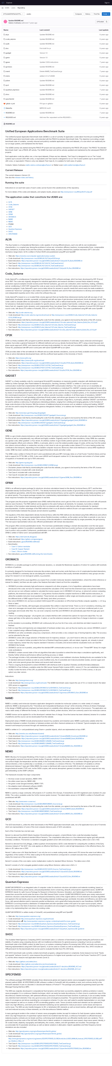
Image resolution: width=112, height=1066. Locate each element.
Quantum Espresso (15, 229)
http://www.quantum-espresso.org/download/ (37, 919)
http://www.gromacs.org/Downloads (34, 683)
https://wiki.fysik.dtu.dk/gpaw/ (26, 537)
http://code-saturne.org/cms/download (35, 315)
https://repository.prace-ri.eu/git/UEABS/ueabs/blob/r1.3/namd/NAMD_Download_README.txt (54, 736)
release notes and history (24, 177)
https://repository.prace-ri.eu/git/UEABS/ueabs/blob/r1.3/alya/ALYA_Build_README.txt (51, 261)
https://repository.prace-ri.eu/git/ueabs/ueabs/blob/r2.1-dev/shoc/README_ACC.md (51, 966)
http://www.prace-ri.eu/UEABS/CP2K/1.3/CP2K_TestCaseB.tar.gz (40, 368)
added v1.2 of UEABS (47, 76)
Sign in (107, 3)
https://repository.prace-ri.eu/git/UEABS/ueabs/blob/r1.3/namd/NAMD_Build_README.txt (52, 738)
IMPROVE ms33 (45, 108)
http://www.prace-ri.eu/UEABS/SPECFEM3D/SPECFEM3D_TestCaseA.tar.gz (44, 1043)
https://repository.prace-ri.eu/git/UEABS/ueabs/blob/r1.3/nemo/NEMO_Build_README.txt (52, 809)
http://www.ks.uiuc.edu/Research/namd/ (30, 733)
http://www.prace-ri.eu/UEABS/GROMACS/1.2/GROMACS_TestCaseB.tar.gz (44, 690)
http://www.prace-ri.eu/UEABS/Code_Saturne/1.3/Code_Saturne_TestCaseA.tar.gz (47, 325)
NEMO (10, 222)
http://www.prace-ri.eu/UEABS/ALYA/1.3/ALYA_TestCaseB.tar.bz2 (41, 266)
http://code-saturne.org (24, 312)
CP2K (10, 207)
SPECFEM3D (12, 234)
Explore (9, 3)
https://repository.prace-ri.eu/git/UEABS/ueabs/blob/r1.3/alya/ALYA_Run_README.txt (50, 268)
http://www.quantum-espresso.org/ (28, 916)
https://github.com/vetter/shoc (26, 961)
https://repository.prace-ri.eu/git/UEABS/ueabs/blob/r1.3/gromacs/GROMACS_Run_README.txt (54, 693)
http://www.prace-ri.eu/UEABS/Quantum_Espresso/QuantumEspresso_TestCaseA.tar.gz (49, 924)
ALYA (10, 202)
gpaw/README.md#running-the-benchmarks (36, 554)
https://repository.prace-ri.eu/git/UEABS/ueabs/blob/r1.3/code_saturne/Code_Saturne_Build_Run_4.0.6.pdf (59, 322)
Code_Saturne (13, 204)
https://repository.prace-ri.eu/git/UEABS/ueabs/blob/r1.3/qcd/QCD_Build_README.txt (51, 871)
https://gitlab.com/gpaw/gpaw (32, 539)
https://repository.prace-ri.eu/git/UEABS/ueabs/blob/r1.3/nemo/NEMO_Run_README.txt (51, 814)
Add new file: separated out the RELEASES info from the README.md (56, 117)
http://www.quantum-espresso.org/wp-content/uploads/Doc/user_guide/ (50, 921)
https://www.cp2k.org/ (23, 358)
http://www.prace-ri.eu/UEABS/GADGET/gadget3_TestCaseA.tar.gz (41, 423)
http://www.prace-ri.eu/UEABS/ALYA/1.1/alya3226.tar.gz (40, 258)
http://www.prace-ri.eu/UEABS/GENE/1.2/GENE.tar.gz (39, 465)
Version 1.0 (43, 53)
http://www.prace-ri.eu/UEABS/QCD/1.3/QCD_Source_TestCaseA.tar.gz (46, 869)
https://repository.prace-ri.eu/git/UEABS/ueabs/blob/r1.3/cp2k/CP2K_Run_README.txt (50, 370)
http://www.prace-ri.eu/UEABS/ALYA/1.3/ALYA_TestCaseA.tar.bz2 (41, 263)
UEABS (7, 8)
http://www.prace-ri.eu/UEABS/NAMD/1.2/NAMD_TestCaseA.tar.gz (41, 741)
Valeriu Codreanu (14, 23)
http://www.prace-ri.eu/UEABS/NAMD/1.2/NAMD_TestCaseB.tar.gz (41, 743)
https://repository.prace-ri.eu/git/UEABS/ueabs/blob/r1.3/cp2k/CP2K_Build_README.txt (52, 363)
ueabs (29, 14)
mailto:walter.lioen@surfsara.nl (74, 165)
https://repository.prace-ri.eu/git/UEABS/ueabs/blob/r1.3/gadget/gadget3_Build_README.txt (54, 420)
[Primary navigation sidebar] (2, 8)
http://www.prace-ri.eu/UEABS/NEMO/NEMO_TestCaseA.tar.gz (40, 811)
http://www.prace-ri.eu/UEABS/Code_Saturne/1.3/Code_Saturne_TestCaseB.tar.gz (47, 327)
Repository (21, 8)
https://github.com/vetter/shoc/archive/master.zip (38, 964)
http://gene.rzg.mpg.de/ (24, 463)
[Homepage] (3, 2)
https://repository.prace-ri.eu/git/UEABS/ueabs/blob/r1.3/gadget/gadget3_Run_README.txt (52, 425)
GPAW (10, 214)
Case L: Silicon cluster (19, 551)
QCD (10, 226)
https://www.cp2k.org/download (32, 360)
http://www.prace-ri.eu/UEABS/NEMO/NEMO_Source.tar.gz (41, 804)
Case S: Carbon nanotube (20, 546)
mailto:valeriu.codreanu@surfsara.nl (38, 165)
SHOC (10, 231)
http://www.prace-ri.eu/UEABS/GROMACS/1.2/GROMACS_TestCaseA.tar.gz (44, 688)
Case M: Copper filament (20, 549)
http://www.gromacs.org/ (24, 680)
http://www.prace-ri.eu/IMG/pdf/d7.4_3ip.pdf (76, 192)
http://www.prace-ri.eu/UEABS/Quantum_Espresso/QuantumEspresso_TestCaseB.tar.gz (49, 926)
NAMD (10, 219)
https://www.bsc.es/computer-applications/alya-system (35, 256)
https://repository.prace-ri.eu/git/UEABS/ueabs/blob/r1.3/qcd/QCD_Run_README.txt (50, 876)
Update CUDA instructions (49, 62)
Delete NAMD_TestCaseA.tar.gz (51, 71)
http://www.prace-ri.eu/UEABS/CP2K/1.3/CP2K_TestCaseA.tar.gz (40, 365)
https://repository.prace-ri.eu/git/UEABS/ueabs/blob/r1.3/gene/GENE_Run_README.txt (51, 477)
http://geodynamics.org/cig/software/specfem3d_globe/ (36, 1031)
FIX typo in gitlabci (46, 103)
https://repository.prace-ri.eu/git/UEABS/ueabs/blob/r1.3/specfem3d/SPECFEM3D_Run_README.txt (55, 1048)
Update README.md (15, 20)
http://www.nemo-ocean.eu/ (26, 801)
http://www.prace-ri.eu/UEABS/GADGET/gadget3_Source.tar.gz (43, 415)
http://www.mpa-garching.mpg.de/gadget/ (31, 413)
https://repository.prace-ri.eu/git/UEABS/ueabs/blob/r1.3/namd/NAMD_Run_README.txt (51, 746)
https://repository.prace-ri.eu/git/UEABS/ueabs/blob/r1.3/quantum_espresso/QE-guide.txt (52, 929)
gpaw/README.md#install (30, 542)
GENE (10, 212)
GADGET (11, 209)
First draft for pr (45, 48)
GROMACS (12, 217)
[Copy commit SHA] (106, 21)
